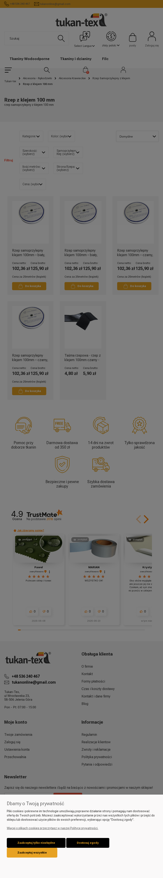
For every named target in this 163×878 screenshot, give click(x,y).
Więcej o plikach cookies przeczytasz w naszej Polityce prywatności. (52, 828)
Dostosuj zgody (88, 842)
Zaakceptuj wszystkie (32, 852)
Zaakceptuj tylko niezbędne (36, 842)
